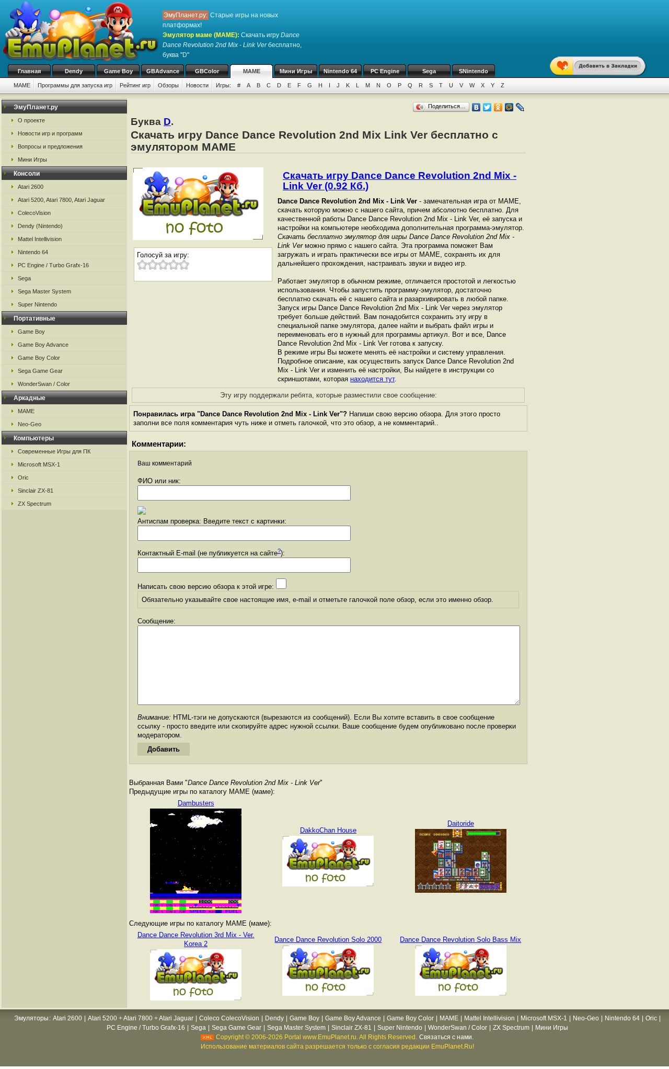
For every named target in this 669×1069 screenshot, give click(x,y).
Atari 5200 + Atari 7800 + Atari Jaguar (140, 1018)
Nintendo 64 (340, 71)
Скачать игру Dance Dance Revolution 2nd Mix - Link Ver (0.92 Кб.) (399, 180)
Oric (23, 477)
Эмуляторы (31, 1018)
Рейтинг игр (135, 85)
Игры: (223, 85)
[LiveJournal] (520, 107)
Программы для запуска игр (75, 85)
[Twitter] (487, 107)
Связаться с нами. (446, 1037)
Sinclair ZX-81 (35, 490)
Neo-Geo (29, 424)
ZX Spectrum (34, 504)
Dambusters (196, 803)
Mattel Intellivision (40, 239)
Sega (429, 71)
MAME (251, 71)
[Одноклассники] (498, 107)
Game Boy (118, 71)
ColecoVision (34, 213)
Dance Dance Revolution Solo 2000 (328, 939)
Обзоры (168, 85)
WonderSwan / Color (44, 384)
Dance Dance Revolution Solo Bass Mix (460, 939)
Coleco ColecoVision (229, 1018)
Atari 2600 (30, 187)
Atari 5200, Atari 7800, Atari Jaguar (61, 200)
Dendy (74, 71)
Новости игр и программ (50, 133)
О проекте (31, 120)
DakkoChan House (328, 830)
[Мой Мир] (509, 107)
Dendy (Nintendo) (40, 226)
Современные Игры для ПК (54, 451)
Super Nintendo (37, 304)
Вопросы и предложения (50, 146)
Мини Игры (296, 71)
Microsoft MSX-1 (39, 464)
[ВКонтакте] (476, 107)
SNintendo (473, 71)
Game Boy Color (39, 358)
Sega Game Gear (40, 371)
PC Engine (385, 71)
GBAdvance (162, 71)
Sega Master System (44, 291)
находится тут (372, 379)
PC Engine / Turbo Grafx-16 (53, 265)
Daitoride (460, 823)
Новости (197, 85)
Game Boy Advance (43, 345)
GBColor (207, 71)
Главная (29, 71)
